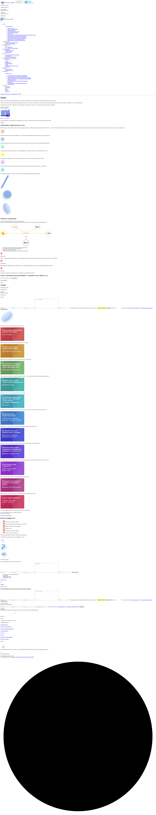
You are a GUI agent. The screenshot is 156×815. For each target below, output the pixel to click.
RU (3, 647)
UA (3, 646)
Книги (6, 89)
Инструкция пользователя (5, 515)
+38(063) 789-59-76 (7, 576)
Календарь (7, 90)
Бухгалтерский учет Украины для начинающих (17, 75)
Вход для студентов (4, 639)
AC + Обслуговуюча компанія (11, 48)
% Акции (2, 17)
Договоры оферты (4, 630)
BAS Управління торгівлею (13, 31)
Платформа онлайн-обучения (6, 637)
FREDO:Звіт (8, 62)
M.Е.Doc (7, 59)
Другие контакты (4, 624)
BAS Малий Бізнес (12, 30)
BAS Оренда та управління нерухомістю (16, 39)
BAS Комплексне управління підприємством (17, 36)
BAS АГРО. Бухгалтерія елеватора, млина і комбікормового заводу (22, 34)
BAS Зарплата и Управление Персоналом (16, 40)
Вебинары (7, 86)
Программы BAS (8, 26)
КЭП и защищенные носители (11, 65)
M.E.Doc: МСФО (9, 60)
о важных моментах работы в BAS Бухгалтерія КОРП (22, 657)
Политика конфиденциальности (7, 628)
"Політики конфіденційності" (146, 308)
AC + (6, 46)
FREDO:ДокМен (8, 63)
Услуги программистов (10, 43)
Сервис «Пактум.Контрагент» (11, 42)
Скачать (2, 122)
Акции (6, 92)
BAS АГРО (10, 33)
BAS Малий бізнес (12, 79)
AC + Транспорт (8, 47)
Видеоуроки (7, 87)
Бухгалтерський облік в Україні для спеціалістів (18, 81)
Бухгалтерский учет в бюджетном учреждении (17, 76)
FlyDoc (6, 64)
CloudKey (7, 66)
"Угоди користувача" (134, 308)
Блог (6, 88)
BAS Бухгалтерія (11, 28)
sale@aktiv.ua (5, 575)
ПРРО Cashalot (8, 69)
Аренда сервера (8, 51)
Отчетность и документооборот (9, 58)
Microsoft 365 (8, 52)
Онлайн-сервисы (6, 49)
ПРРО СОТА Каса (9, 70)
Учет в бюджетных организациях (12, 54)
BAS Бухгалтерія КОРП (13, 29)
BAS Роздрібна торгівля (13, 32)
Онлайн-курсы (8, 73)
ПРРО (4, 68)
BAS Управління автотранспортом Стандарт (17, 38)
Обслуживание (8, 55)
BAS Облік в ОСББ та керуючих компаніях (17, 37)
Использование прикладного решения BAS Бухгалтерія (19, 77)
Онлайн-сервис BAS (9, 50)
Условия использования (54, 649)
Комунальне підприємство (10, 57)
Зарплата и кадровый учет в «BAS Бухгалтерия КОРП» (19, 78)
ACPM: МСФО (11, 84)
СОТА (6, 61)
